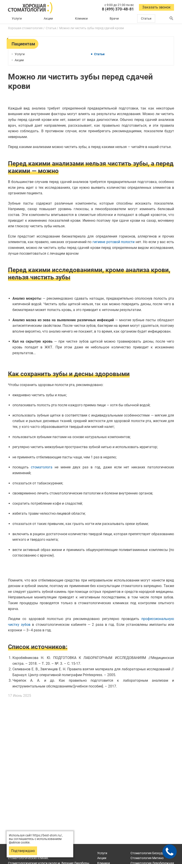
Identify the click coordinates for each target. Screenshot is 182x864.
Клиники (81, 18)
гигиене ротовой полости (114, 242)
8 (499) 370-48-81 (118, 9)
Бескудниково (152, 853)
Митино (147, 858)
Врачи (114, 18)
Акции (48, 18)
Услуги (17, 18)
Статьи (146, 18)
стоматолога (41, 467)
